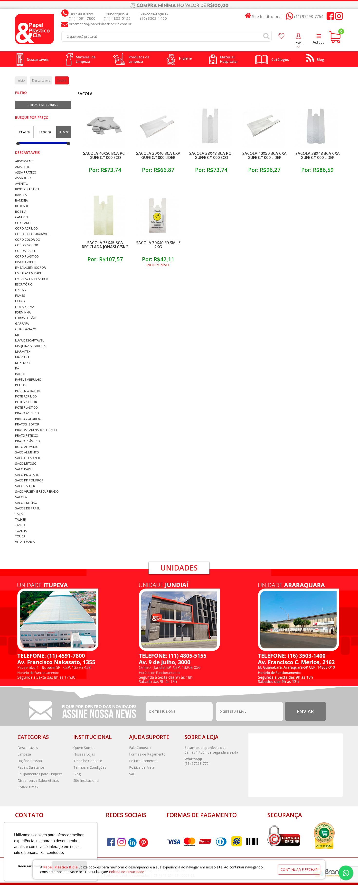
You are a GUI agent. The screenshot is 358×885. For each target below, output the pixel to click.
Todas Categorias (43, 105)
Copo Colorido (27, 240)
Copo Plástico (27, 256)
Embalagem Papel (29, 273)
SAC (132, 774)
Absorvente (25, 161)
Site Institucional (86, 780)
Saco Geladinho (28, 458)
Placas (20, 385)
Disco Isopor (26, 262)
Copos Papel (25, 251)
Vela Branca (25, 542)
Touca (20, 536)
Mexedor (22, 363)
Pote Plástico (26, 408)
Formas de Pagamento (147, 754)
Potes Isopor (26, 402)
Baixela (21, 195)
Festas (20, 290)
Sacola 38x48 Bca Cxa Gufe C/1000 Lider (317, 155)
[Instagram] (339, 16)
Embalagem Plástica (31, 279)
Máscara (22, 357)
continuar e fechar (299, 869)
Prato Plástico (27, 441)
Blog (77, 774)
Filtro (20, 301)
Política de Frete (142, 767)
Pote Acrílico (26, 396)
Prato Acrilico (27, 413)
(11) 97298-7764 (197, 763)
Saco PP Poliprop (29, 480)
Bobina (20, 212)
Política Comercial (143, 760)
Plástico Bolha (27, 391)
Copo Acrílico (26, 228)
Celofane (22, 223)
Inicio (21, 80)
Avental (21, 184)
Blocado (22, 206)
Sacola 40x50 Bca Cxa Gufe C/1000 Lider (264, 155)
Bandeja (21, 200)
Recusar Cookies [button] (32, 866)
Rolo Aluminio (26, 447)
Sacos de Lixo (26, 503)
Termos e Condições (89, 767)
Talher (20, 519)
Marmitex (22, 352)
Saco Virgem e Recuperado (37, 491)
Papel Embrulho (28, 380)
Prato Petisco (26, 435)
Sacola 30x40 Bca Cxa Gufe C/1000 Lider (158, 155)
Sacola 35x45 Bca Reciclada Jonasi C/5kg (105, 244)
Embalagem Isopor (30, 268)
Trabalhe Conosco (87, 760)
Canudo (21, 217)
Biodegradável (27, 189)
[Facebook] (330, 16)
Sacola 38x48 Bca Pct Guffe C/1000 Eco (211, 155)
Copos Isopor (26, 245)
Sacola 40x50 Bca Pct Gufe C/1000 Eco (105, 155)
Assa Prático (25, 172)
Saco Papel (24, 469)
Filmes (20, 296)
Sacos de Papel (27, 508)
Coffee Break (28, 787)
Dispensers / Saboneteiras (38, 780)
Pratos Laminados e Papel (36, 430)
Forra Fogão (25, 318)
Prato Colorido (28, 419)
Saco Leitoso (26, 463)
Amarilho (22, 167)
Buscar (63, 132)
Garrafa (22, 324)
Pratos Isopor (27, 424)
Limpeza (24, 754)
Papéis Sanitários (31, 767)
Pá (17, 368)
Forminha (23, 312)
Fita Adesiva (24, 307)
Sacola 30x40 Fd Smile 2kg (158, 244)
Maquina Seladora (30, 346)
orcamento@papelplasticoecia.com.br (100, 23)
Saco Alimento (27, 452)
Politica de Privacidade (126, 871)
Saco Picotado (27, 475)
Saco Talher (25, 486)
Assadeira (23, 178)
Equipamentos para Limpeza (40, 774)
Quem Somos (84, 747)
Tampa (20, 525)
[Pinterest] (132, 842)
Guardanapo (25, 329)
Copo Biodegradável (32, 234)
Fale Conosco (140, 747)
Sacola (21, 497)
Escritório (24, 284)
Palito (20, 374)
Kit (17, 335)
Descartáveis (27, 152)
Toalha (21, 531)
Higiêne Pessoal (30, 760)
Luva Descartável (29, 340)
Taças (20, 514)
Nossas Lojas (84, 754)
